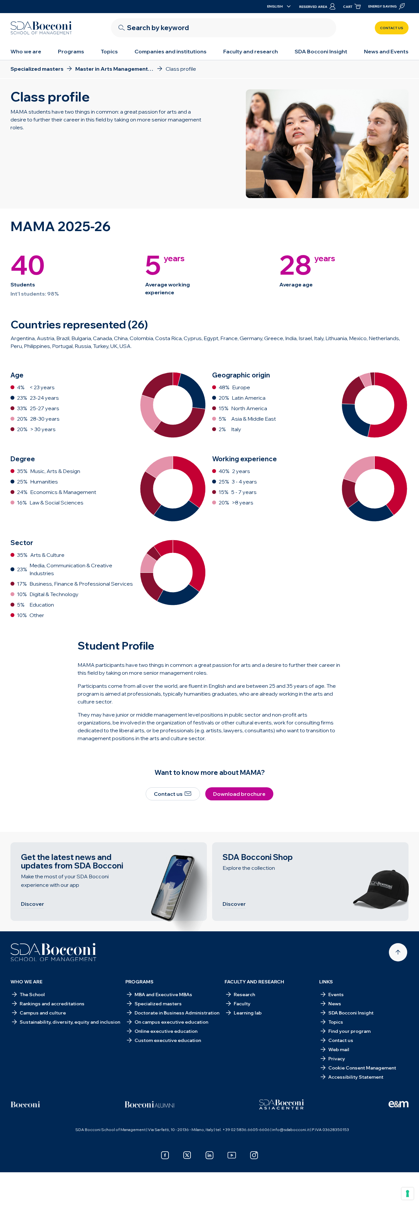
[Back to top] (398, 952)
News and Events (386, 51)
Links (326, 982)
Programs (71, 51)
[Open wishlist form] (373, 1189)
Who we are (25, 51)
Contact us (391, 28)
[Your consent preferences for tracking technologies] (407, 1193)
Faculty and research (250, 51)
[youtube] (231, 1155)
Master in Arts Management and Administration (105, 1189)
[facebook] (165, 1155)
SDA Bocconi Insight (321, 51)
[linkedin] (209, 1155)
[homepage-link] (41, 27)
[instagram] (254, 1155)
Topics (109, 51)
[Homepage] (53, 952)
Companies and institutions (171, 51)
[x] (187, 1155)
